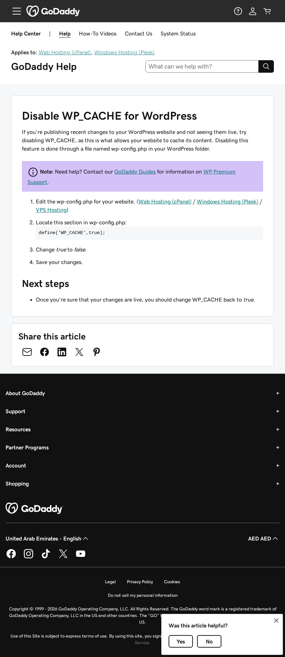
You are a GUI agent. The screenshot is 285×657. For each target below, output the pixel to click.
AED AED (259, 538)
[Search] (266, 66)
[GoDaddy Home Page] (34, 508)
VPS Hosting (51, 210)
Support (15, 411)
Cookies (172, 581)
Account (16, 465)
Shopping (17, 483)
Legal (110, 581)
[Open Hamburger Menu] (14, 11)
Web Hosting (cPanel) (65, 52)
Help (65, 33)
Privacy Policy (140, 581)
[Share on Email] (27, 352)
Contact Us (138, 33)
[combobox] (202, 66)
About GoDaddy (25, 393)
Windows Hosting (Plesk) (124, 52)
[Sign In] (252, 11)
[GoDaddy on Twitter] (63, 557)
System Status (178, 33)
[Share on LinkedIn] (62, 352)
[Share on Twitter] (79, 352)
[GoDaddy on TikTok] (45, 557)
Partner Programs (27, 447)
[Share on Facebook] (44, 352)
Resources (18, 429)
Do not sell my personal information (143, 595)
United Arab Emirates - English (43, 538)
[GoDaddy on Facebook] (11, 557)
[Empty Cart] (267, 11)
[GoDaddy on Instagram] (28, 557)
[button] (276, 620)
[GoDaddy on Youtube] (80, 557)
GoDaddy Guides (135, 171)
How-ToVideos (97, 33)
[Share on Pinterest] (96, 352)
